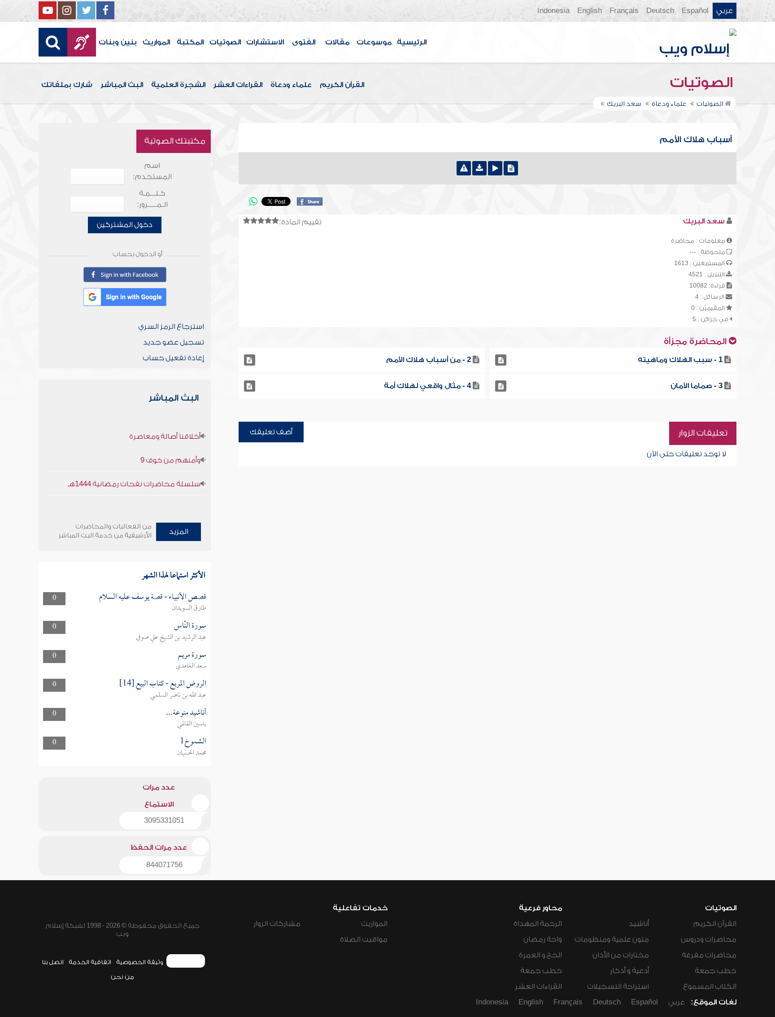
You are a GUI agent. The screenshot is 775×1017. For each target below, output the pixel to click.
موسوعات (374, 42)
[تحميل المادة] (479, 168)
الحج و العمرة (540, 955)
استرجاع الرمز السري (171, 327)
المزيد (178, 532)
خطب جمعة (715, 971)
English (589, 11)
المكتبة (190, 42)
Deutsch (660, 11)
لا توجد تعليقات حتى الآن (686, 454)
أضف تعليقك (271, 432)
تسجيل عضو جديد (173, 342)
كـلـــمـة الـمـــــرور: (152, 199)
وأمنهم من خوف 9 (170, 460)
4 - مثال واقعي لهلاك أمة (427, 386)
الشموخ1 (193, 742)
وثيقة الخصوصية (139, 962)
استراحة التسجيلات (618, 986)
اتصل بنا (53, 962)
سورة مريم (192, 655)
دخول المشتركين (124, 225)
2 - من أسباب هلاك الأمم (428, 360)
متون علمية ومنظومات (612, 939)
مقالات (337, 42)
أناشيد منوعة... (186, 713)
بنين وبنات (118, 42)
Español (695, 11)
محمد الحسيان (191, 753)
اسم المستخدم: (152, 171)
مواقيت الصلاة (364, 939)
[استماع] (495, 168)
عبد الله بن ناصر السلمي (178, 695)
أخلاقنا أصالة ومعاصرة (164, 436)
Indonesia (553, 11)
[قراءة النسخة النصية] (511, 168)
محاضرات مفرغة (709, 955)
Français (624, 11)
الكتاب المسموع (709, 986)
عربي (724, 11)
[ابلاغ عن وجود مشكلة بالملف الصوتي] (464, 168)
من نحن (122, 976)
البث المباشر (121, 85)
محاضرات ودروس (708, 939)
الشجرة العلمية (178, 85)
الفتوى (303, 42)
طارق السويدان (189, 608)
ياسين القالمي (191, 724)
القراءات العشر (237, 85)
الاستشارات (265, 42)
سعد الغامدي (191, 666)
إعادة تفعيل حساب (173, 358)
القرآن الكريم (342, 85)
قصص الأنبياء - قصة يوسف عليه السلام (152, 597)
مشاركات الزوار (276, 924)
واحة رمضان (542, 939)
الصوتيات (225, 42)
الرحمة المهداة (538, 924)
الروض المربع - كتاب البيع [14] (162, 684)
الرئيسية (412, 42)
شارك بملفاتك (66, 85)
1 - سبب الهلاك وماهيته (680, 360)
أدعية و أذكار (629, 971)
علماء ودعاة (291, 85)
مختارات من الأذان (620, 955)
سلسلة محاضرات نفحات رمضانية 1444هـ (134, 484)
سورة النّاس (190, 626)
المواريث (156, 42)
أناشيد (639, 924)
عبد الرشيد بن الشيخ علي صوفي (171, 637)
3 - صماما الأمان (697, 386)
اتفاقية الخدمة (90, 962)
